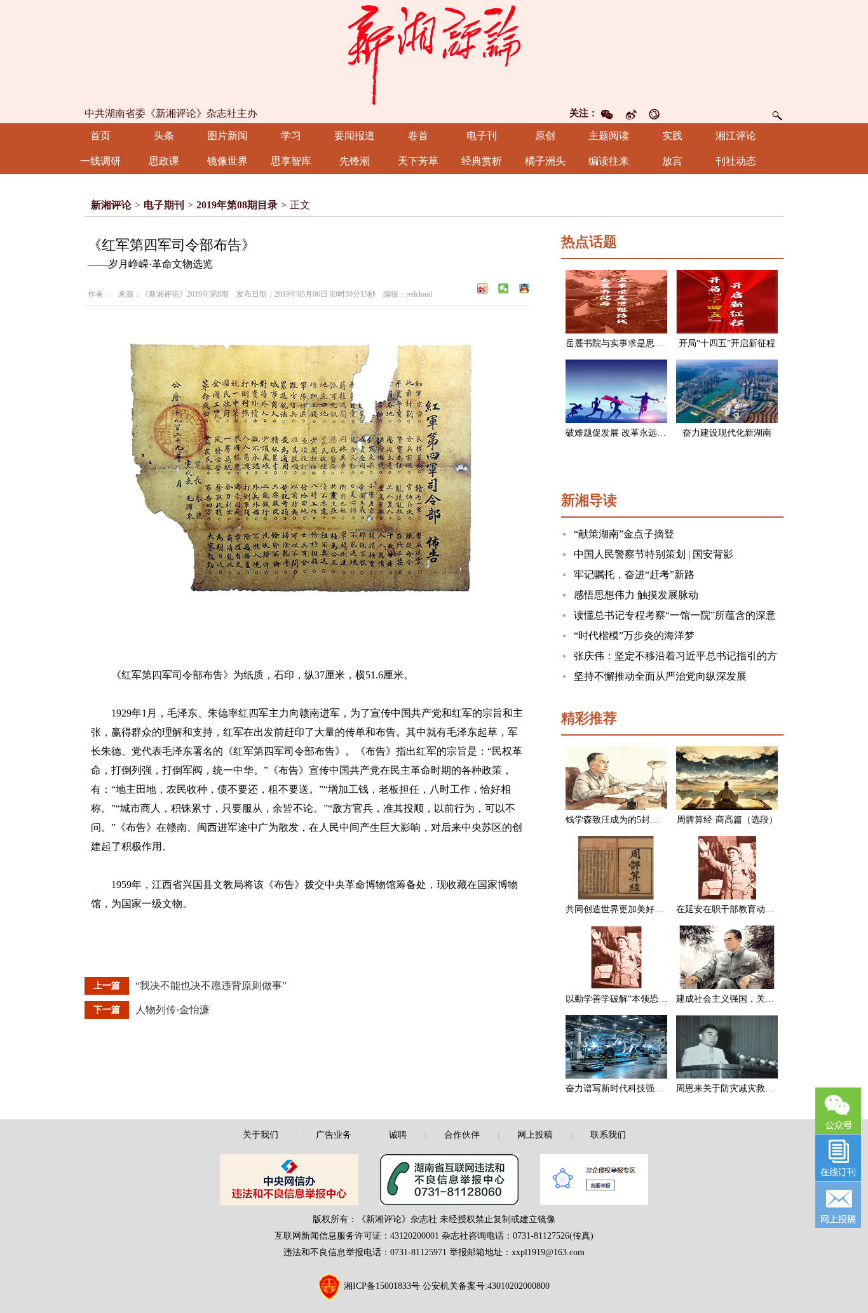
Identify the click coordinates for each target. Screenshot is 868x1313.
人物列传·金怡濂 (172, 1009)
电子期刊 (164, 204)
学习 (291, 135)
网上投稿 (535, 1135)
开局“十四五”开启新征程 (727, 343)
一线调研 (100, 161)
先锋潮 (354, 161)
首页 (100, 135)
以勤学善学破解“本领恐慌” (618, 999)
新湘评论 (111, 204)
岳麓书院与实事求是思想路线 (623, 343)
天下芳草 (418, 161)
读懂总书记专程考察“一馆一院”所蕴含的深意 (675, 615)
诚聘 (398, 1135)
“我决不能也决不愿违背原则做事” (211, 985)
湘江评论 (735, 135)
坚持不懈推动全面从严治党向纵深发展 (660, 676)
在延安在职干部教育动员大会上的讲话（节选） (769, 909)
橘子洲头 (545, 161)
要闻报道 (354, 135)
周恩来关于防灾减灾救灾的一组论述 (747, 1088)
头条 (164, 135)
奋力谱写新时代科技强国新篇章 (628, 1088)
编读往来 (608, 161)
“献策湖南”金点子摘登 (624, 534)
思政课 (164, 161)
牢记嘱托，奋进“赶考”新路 (634, 574)
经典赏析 (481, 161)
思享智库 (291, 161)
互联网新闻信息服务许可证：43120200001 (357, 1236)
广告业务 (333, 1135)
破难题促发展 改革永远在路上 (625, 433)
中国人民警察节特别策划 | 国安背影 (653, 554)
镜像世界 (227, 161)
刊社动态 (735, 161)
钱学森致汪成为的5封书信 (617, 820)
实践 (672, 135)
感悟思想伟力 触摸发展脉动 (636, 594)
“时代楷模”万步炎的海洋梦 (634, 635)
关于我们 (260, 1135)
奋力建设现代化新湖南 (726, 433)
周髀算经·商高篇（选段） (727, 820)
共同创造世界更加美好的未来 (623, 909)
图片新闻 (227, 135)
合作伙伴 (462, 1135)
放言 (672, 161)
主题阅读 (608, 135)
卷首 (418, 135)
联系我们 (608, 1135)
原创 (545, 135)
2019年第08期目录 (237, 204)
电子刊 (481, 135)
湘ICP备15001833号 (382, 1286)
